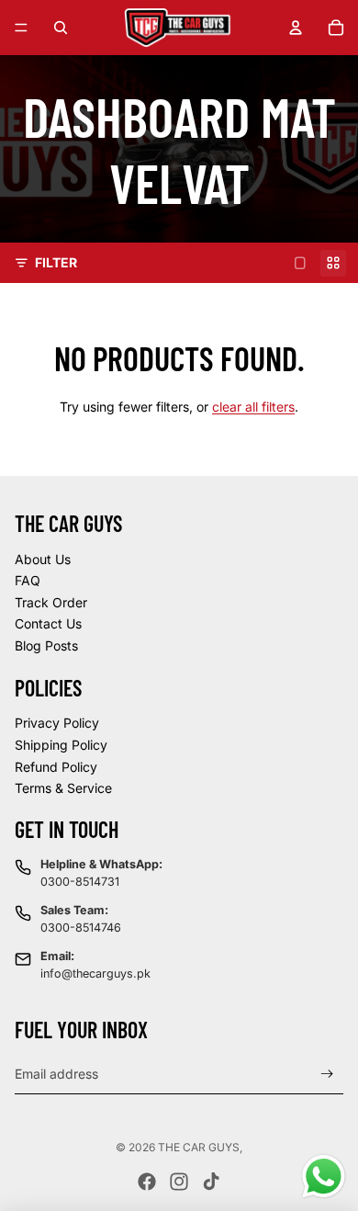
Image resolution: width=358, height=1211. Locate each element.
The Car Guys (199, 1147)
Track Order (51, 602)
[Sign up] (327, 1074)
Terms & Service (63, 788)
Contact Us (48, 623)
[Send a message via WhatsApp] (323, 1176)
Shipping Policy (61, 745)
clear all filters (253, 406)
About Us (43, 559)
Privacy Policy (57, 722)
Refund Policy (56, 767)
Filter (56, 262)
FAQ (27, 580)
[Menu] (21, 27)
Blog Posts (46, 645)
